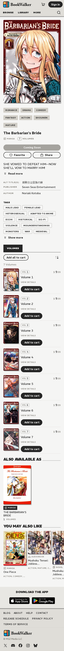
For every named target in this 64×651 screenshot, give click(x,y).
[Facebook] (20, 645)
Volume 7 (27, 437)
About (18, 613)
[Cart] (43, 4)
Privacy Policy (42, 619)
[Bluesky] (35, 645)
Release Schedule (16, 619)
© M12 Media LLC (12, 639)
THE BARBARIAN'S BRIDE (14, 514)
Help (29, 613)
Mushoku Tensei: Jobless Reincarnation (38, 562)
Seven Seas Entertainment (39, 187)
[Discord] (13, 645)
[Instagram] (28, 645)
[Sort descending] (57, 257)
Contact (42, 613)
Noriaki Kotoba (31, 193)
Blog (6, 613)
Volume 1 (27, 277)
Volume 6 (27, 410)
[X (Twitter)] (5, 645)
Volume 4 (27, 357)
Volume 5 (27, 384)
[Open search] (59, 12)
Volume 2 (27, 304)
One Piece (9, 572)
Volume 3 (27, 330)
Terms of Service (15, 624)
